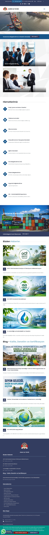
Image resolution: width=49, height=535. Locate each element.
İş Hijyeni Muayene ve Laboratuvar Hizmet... (12, 496)
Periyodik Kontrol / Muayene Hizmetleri (19, 140)
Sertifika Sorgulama (27, 1)
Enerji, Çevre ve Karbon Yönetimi (17, 107)
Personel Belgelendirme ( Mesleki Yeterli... (11, 503)
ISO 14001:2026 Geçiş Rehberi (15, 429)
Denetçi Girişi (6, 506)
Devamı (4, 28)
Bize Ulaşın (13, 28)
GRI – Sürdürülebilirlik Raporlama (17, 194)
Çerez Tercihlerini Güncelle (8, 524)
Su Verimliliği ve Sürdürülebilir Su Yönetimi (18, 331)
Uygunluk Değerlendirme (15, 183)
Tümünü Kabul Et (34, 532)
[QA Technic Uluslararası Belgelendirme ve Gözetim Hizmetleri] (11, 9)
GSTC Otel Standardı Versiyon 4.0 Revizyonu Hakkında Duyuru (24, 268)
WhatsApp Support (18, 1)
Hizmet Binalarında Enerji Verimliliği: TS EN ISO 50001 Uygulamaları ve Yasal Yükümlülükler (26, 369)
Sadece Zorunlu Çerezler (21, 532)
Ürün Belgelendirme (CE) (15, 161)
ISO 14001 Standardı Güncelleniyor (16, 299)
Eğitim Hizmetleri (10, 90)
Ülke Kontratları (12, 129)
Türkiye (41, 1)
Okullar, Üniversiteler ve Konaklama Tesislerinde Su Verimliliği (24, 399)
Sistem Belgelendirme (11, 64)
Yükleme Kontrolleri (13, 118)
